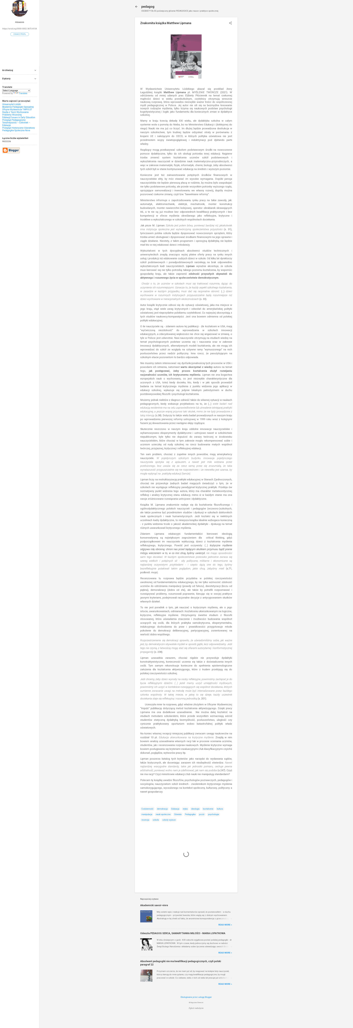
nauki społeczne (163, 814)
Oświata (177, 814)
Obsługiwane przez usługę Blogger (196, 997)
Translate (23, 93)
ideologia (195, 809)
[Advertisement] (248, 58)
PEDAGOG (19, 22)
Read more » (225, 925)
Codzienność (147, 809)
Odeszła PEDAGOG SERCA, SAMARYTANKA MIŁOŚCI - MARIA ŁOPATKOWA (182, 933)
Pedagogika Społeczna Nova (16, 130)
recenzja (145, 820)
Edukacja (175, 809)
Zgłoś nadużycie (196, 1008)
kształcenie (208, 809)
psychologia (213, 814)
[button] (230, 23)
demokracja (162, 809)
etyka (185, 809)
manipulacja (146, 814)
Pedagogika (190, 814)
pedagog (147, 7)
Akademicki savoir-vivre (154, 905)
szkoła (156, 820)
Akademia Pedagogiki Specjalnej (18, 107)
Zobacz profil (19, 34)
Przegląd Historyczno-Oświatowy (18, 128)
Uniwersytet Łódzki (11, 104)
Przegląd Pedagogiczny (14, 120)
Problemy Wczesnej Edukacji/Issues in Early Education (18, 116)
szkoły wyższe (169, 820)
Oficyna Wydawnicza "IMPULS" (17, 109)
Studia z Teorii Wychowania (15, 112)
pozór (201, 814)
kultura (220, 809)
